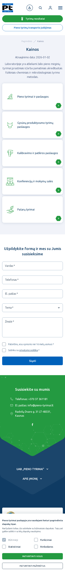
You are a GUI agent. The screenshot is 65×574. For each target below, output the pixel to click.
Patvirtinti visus (32, 556)
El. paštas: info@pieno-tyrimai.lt (34, 405)
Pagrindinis (27, 41)
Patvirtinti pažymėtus (32, 566)
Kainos (40, 41)
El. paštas (10, 293)
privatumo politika (28, 350)
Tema (8, 307)
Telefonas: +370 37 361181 (31, 399)
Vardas (9, 265)
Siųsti (32, 360)
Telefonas (11, 279)
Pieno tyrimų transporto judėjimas (32, 27)
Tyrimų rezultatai (35, 18)
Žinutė (8, 321)
